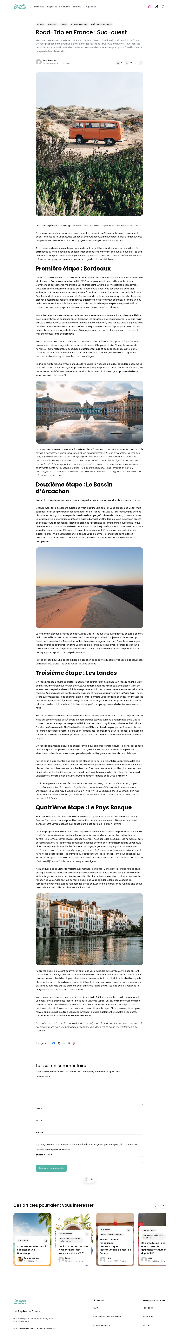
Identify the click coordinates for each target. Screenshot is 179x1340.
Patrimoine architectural (111, 1234)
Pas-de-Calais (149, 1230)
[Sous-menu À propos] (97, 6)
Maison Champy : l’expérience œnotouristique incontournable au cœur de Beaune (115, 1246)
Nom (39, 1108)
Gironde (40, 24)
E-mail (40, 1120)
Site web (40, 1132)
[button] (140, 62)
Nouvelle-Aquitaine (79, 24)
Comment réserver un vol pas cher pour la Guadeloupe (31, 1250)
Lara (67, 1258)
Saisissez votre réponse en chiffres (53, 1149)
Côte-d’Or (105, 1229)
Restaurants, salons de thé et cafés (70, 1239)
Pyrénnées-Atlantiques (101, 24)
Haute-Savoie (66, 1234)
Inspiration (52, 24)
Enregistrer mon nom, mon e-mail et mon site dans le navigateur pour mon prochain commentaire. (89, 1144)
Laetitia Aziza (49, 60)
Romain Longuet (32, 1258)
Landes (64, 24)
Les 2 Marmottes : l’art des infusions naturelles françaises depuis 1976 (73, 1250)
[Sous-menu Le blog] (82, 6)
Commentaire (43, 1076)
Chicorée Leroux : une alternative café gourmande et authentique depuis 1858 (156, 1248)
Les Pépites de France (26, 1311)
